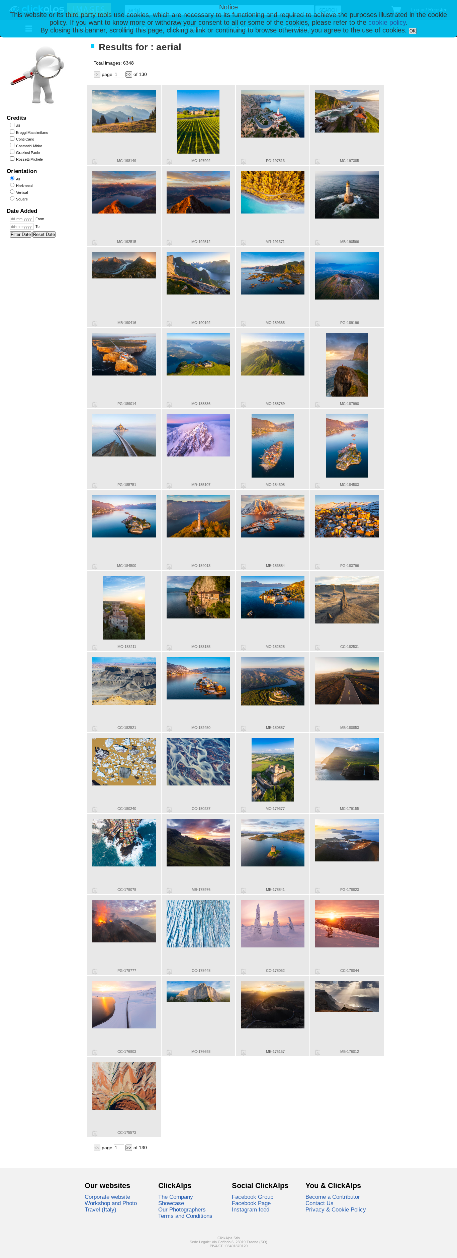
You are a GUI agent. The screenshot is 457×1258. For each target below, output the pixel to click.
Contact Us (319, 1203)
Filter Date (21, 234)
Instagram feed (250, 1209)
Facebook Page (251, 1203)
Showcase (171, 1203)
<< (97, 74)
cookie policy (387, 22)
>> (128, 74)
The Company (175, 1197)
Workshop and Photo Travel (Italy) (111, 1206)
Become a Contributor (332, 1197)
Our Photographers (182, 1209)
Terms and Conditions (185, 1216)
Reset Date (44, 234)
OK (412, 30)
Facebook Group (252, 1197)
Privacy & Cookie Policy (335, 1209)
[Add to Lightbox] (94, 162)
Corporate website (107, 1197)
